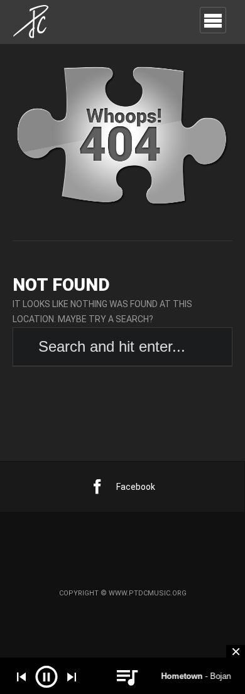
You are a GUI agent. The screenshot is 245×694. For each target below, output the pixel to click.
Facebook (135, 487)
